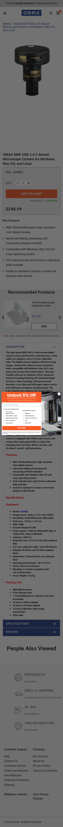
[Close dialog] (59, 394)
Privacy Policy (5, 433)
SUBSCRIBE (22, 428)
